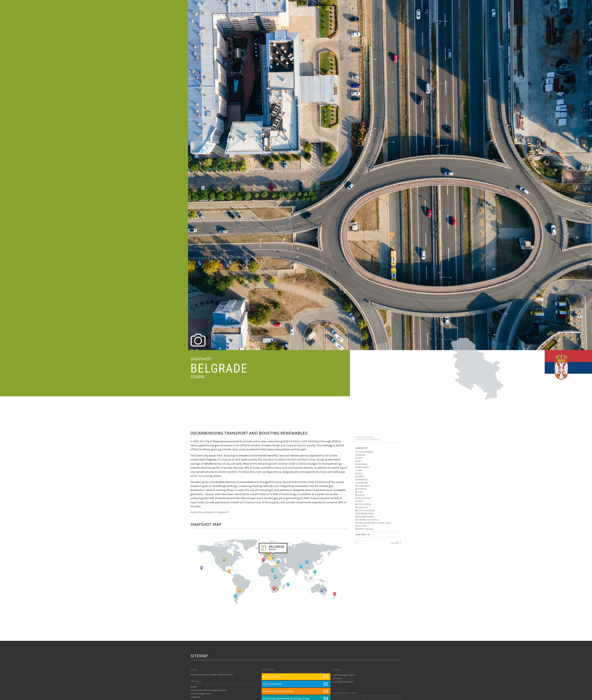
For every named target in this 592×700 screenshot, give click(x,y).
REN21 (193, 687)
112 (213, 512)
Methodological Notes (344, 675)
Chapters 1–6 (362, 534)
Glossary (337, 678)
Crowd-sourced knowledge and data (208, 690)
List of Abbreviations (343, 681)
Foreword (195, 697)
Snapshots (361, 448)
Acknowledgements (200, 693)
